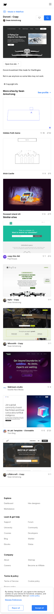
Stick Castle (8, 174)
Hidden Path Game (11, 133)
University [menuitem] (8, 528)
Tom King (11, 433)
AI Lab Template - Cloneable (21, 431)
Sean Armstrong (14, 302)
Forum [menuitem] (30, 522)
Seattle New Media (15, 390)
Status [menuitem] (30, 544)
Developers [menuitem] (33, 533)
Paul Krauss (12, 259)
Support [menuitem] (7, 522)
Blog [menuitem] (6, 539)
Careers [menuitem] (7, 565)
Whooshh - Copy (15, 343)
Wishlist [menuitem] (31, 539)
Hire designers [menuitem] (34, 503)
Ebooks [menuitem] (7, 544)
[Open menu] (50, 4)
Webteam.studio (15, 387)
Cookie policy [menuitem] (34, 581)
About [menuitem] (6, 560)
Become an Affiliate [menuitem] (36, 565)
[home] (5, 5)
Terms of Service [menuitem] (11, 581)
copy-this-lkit (14, 256)
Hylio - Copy (13, 300)
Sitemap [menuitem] (31, 560)
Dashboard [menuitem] (8, 503)
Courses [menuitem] (7, 533)
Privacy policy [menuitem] (10, 587)
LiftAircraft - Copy (16, 474)
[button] (39, 17)
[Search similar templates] (47, 17)
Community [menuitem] (33, 528)
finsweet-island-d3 (11, 214)
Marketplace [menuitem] (9, 509)
